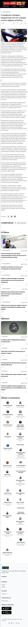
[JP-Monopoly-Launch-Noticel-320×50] (14, 3)
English (3, 587)
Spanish (3, 584)
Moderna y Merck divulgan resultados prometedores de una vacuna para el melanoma (12, 280)
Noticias (14, 6)
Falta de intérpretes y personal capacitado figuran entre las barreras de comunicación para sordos (13, 255)
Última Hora (6, 6)
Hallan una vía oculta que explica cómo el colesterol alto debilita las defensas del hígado (14, 307)
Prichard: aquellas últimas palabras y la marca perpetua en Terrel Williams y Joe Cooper (13, 387)
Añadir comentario (21, 223)
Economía (22, 6)
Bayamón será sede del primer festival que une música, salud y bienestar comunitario (13, 293)
